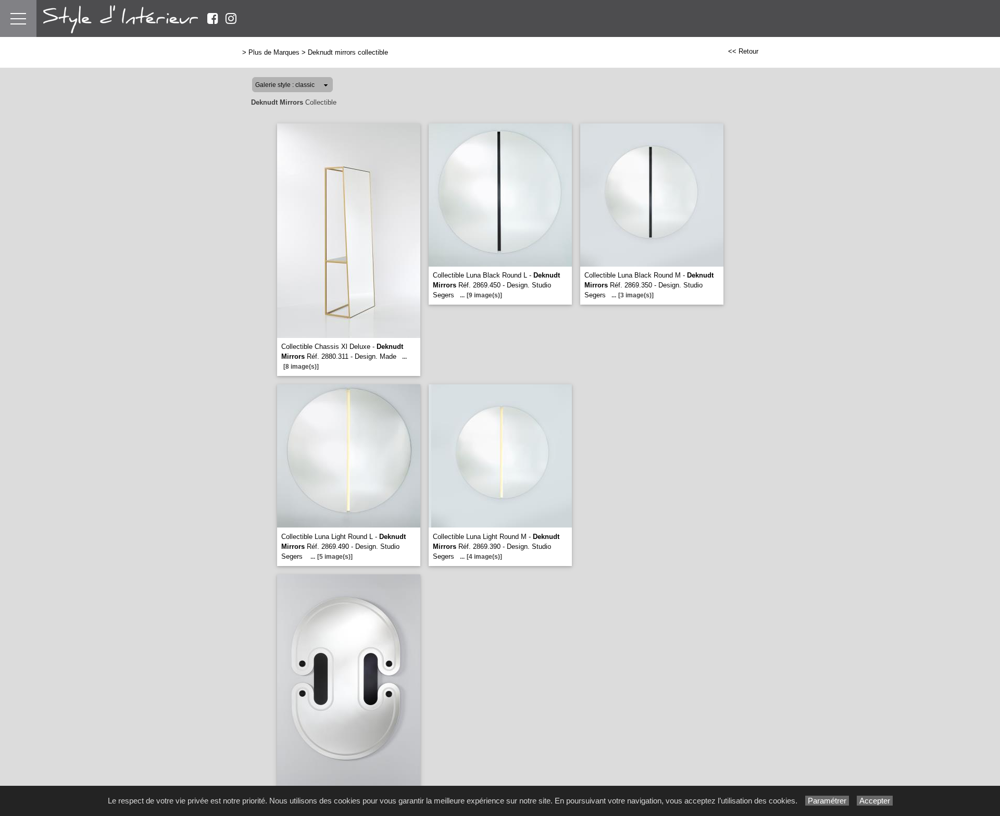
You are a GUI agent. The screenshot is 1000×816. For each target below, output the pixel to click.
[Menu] (18, 18)
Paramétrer (827, 800)
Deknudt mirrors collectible (348, 52)
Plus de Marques (273, 52)
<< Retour (743, 51)
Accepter (874, 800)
